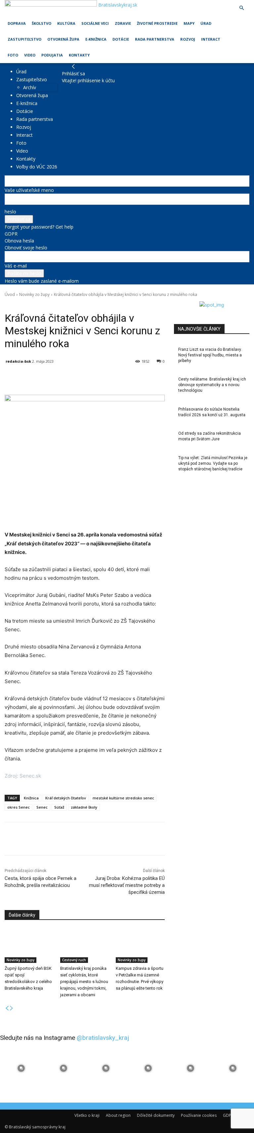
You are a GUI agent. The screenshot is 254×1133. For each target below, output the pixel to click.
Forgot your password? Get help (39, 227)
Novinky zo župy (34, 294)
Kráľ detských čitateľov (65, 797)
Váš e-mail (16, 266)
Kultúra (66, 23)
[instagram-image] (21, 1068)
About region (118, 1115)
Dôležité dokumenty (156, 1115)
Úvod (10, 294)
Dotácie (120, 39)
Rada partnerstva (154, 39)
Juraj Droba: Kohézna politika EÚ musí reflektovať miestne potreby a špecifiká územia (127, 885)
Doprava (17, 23)
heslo (10, 211)
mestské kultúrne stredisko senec (123, 797)
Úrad (205, 23)
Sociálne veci (95, 23)
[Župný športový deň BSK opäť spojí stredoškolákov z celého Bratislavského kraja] (29, 946)
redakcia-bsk (18, 361)
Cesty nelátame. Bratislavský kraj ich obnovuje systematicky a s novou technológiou (212, 385)
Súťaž (59, 807)
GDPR (11, 234)
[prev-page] (7, 1008)
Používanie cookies (199, 1115)
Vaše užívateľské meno (29, 190)
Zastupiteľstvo (24, 39)
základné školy (84, 807)
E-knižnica (95, 39)
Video (29, 55)
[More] (158, 378)
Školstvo (41, 23)
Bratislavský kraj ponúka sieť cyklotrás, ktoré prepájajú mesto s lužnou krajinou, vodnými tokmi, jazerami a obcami (84, 981)
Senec (42, 807)
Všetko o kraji (87, 1115)
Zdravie (123, 23)
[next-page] (11, 1008)
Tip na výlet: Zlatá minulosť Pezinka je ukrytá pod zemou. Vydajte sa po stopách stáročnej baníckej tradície (212, 463)
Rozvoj (187, 39)
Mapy (189, 23)
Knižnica (31, 797)
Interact (210, 39)
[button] (241, 8)
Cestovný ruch (74, 960)
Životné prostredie (157, 23)
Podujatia (52, 55)
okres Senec (18, 807)
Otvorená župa (63, 39)
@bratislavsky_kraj (103, 1038)
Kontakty (79, 55)
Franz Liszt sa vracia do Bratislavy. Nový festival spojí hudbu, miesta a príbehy (210, 355)
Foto (13, 55)
